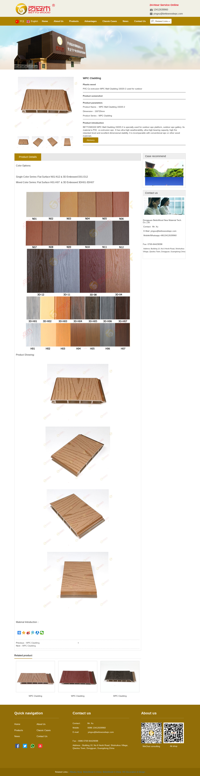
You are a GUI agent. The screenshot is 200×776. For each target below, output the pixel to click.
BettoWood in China (92, 772)
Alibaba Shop (76, 772)
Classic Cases (109, 21)
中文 (21, 21)
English (34, 21)
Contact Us (140, 21)
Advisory (91, 140)
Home (45, 21)
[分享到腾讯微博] (33, 632)
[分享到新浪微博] (28, 632)
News (125, 21)
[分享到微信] (42, 632)
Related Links (162, 21)
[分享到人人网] (37, 632)
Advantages (90, 21)
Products (74, 21)
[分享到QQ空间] (24, 632)
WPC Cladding (33, 643)
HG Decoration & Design (133, 772)
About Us (58, 21)
